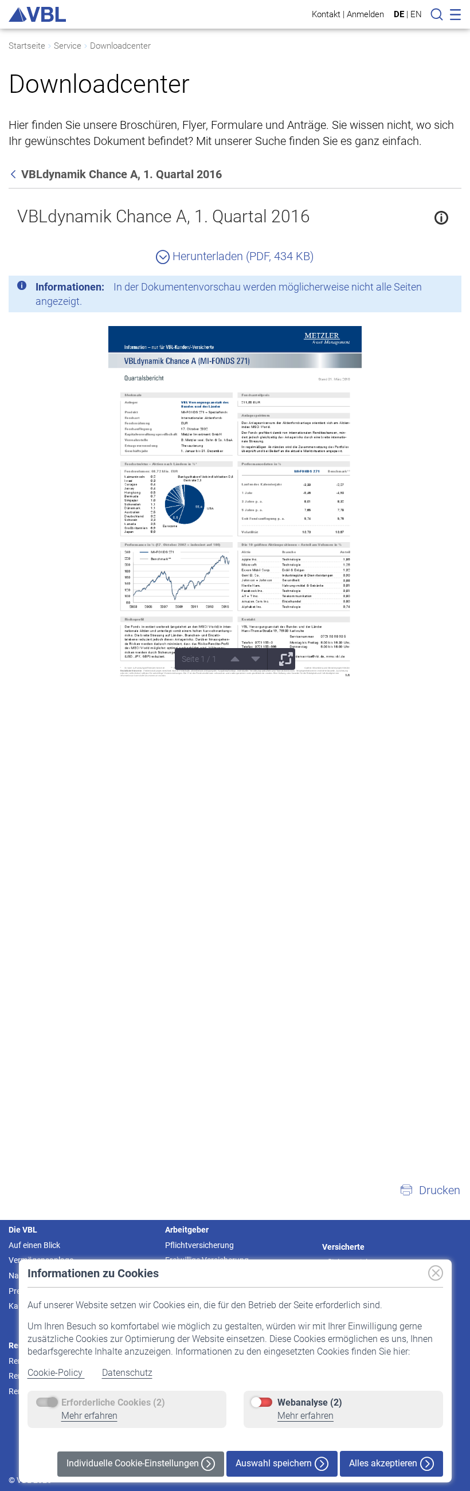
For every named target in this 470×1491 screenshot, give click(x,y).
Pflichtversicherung (199, 1245)
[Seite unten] (252, 659)
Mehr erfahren (89, 1415)
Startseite (27, 46)
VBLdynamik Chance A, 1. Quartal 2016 (163, 216)
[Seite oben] (231, 659)
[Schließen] (421, 289)
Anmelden (365, 14)
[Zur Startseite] (37, 14)
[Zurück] (14, 174)
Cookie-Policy (56, 1372)
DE (399, 14)
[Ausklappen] (282, 659)
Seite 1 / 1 (199, 659)
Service (67, 46)
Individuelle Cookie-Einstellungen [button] (133, 1463)
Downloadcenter (120, 46)
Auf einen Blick (34, 1245)
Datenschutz (127, 1372)
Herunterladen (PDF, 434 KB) (242, 256)
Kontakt (326, 14)
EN (416, 14)
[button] (429, 1190)
